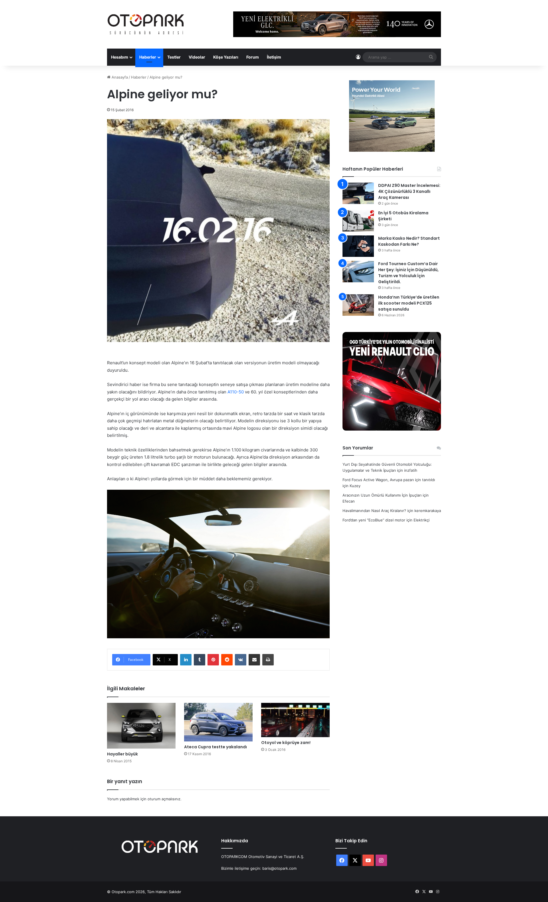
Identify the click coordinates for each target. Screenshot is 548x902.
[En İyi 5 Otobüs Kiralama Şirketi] (358, 220)
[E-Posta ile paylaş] (254, 659)
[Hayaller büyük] (141, 726)
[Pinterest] (213, 659)
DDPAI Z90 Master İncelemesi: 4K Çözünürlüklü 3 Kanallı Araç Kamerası (409, 191)
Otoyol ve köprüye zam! (286, 742)
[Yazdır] (268, 659)
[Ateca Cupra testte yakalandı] (218, 722)
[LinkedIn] (186, 659)
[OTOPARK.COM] (146, 24)
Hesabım (119, 57)
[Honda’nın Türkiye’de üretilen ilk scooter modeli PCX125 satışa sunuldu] (358, 305)
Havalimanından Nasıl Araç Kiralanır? (374, 510)
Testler (174, 57)
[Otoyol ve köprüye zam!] (295, 720)
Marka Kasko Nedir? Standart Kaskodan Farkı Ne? (409, 241)
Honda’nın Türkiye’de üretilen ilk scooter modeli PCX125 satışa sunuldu (408, 303)
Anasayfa (119, 77)
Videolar (197, 57)
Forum (252, 57)
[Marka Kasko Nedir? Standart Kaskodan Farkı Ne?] (358, 246)
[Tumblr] (199, 659)
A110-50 (235, 392)
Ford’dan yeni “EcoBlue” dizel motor (373, 520)
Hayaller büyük (122, 754)
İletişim (274, 57)
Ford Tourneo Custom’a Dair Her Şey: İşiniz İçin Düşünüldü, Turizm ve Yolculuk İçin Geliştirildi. (408, 273)
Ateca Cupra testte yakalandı (215, 747)
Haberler (147, 57)
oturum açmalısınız (164, 799)
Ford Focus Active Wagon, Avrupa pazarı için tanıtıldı (388, 479)
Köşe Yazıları (225, 57)
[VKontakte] (240, 659)
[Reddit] (227, 659)
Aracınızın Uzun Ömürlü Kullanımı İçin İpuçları (382, 495)
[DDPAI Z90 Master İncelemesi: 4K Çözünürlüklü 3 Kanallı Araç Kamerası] (358, 193)
